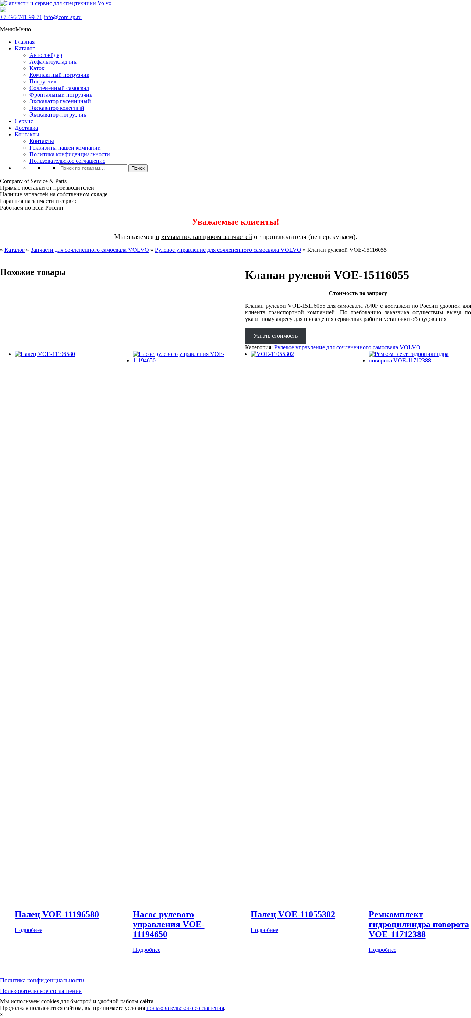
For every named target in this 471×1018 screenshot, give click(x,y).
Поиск (138, 168)
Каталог (25, 48)
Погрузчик (43, 81)
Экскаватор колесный (56, 108)
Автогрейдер (45, 55)
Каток (37, 68)
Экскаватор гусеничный (60, 101)
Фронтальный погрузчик (60, 95)
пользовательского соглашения (185, 1008)
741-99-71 (21, 17)
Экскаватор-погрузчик (57, 114)
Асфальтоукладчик (53, 61)
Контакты (27, 134)
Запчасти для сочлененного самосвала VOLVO (90, 250)
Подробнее (28, 930)
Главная (25, 42)
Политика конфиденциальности (69, 154)
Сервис (24, 121)
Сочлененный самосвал (59, 88)
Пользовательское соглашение (67, 161)
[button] (15, 29)
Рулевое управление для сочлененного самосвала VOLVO (228, 250)
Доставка (26, 128)
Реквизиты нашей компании (65, 147)
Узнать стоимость (276, 336)
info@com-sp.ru (63, 17)
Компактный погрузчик (59, 75)
